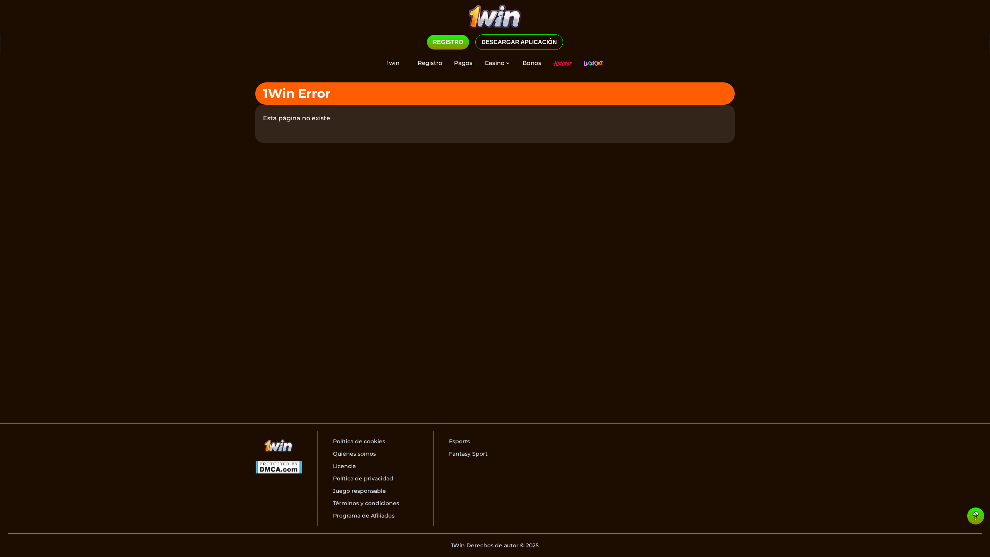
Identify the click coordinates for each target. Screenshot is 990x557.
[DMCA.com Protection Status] (278, 467)
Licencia (344, 466)
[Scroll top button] (975, 516)
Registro (430, 63)
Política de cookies (359, 441)
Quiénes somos (354, 453)
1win (393, 63)
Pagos (463, 63)
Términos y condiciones (366, 503)
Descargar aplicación (519, 42)
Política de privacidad (363, 478)
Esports (459, 441)
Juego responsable (359, 490)
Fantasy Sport (468, 453)
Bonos (531, 63)
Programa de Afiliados (363, 515)
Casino (495, 63)
